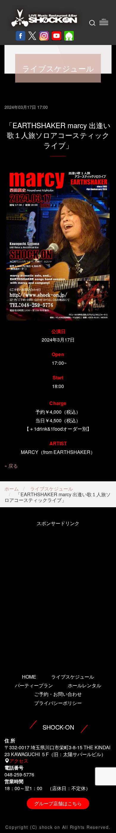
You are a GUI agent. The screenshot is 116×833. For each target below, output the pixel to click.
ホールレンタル (84, 685)
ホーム (11, 488)
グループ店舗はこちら (58, 803)
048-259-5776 (19, 774)
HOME (29, 676)
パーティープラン (34, 685)
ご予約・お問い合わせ (58, 694)
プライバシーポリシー (58, 702)
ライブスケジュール (51, 488)
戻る (13, 465)
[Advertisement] (58, 592)
